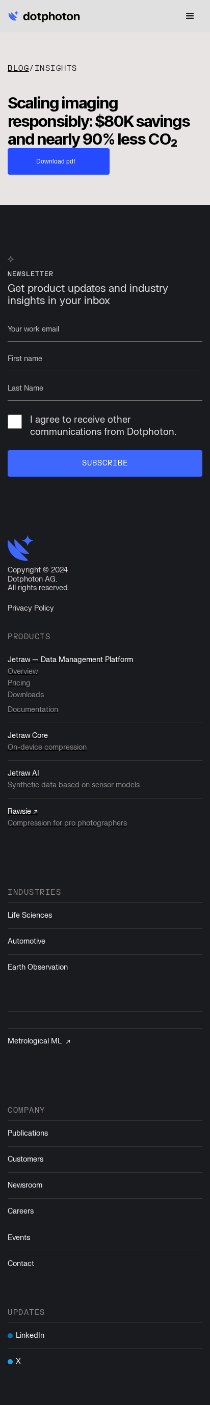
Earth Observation (38, 967)
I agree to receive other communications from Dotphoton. (103, 425)
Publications (28, 1133)
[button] (190, 16)
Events (19, 1237)
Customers (25, 1159)
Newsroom (25, 1185)
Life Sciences (30, 915)
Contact (21, 1263)
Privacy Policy (31, 608)
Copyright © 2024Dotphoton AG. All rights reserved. (38, 579)
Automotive (26, 941)
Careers (21, 1211)
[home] (46, 16)
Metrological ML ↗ (39, 1041)
